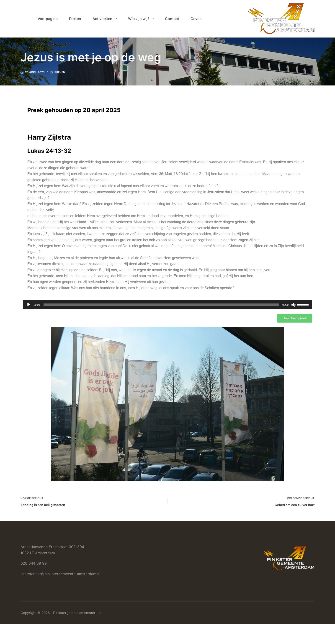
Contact (172, 18)
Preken (75, 18)
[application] (167, 304)
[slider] (303, 304)
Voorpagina (48, 18)
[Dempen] (293, 304)
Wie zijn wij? (138, 18)
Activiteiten (102, 18)
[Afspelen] (28, 304)
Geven (196, 18)
